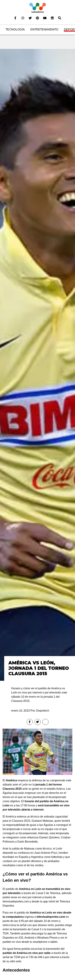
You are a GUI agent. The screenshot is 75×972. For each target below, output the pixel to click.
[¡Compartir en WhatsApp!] (45, 722)
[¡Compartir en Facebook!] (30, 722)
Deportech (42, 710)
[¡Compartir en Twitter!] (38, 722)
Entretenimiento (44, 29)
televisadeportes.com (51, 916)
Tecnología (15, 29)
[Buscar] (59, 18)
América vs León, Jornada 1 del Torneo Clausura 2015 (38, 668)
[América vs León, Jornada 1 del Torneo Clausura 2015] (37, 364)
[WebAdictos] (37, 7)
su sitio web (13, 961)
